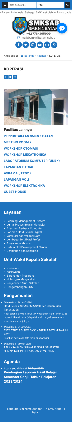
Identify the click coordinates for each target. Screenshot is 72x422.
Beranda (29, 55)
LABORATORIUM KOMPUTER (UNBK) (32, 161)
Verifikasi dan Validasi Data (23, 235)
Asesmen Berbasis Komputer (24, 228)
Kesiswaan (13, 271)
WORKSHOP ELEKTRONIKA (24, 185)
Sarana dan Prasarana (21, 275)
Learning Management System (26, 220)
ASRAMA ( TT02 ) (17, 173)
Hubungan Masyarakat (21, 279)
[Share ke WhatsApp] (15, 77)
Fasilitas (41, 55)
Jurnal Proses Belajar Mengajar (26, 224)
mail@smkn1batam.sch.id (38, 37)
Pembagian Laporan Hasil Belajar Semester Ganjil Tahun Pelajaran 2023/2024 (30, 376)
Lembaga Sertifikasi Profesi (24, 239)
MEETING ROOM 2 (17, 142)
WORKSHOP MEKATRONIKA (25, 154)
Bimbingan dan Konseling (22, 250)
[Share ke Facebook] (6, 77)
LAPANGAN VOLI (16, 179)
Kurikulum (13, 268)
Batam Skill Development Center (27, 247)
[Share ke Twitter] (10, 77)
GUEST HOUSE (15, 192)
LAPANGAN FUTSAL (19, 167)
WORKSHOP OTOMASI (21, 148)
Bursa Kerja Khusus (19, 243)
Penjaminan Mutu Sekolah (23, 283)
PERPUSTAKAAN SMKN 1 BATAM (29, 136)
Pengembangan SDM (20, 286)
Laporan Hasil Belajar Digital (24, 232)
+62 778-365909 (38, 33)
